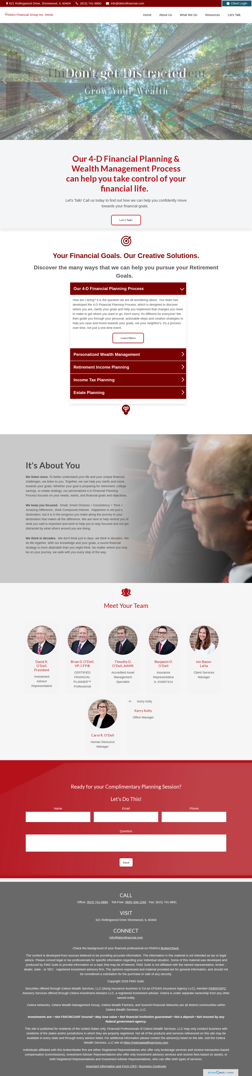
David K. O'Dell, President (41, 665)
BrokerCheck (170, 948)
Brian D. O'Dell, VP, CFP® (82, 663)
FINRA (213, 988)
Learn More (128, 338)
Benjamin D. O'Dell (163, 663)
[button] (147, 15)
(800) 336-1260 (135, 902)
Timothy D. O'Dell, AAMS (123, 663)
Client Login (239, 3)
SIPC (222, 988)
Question (126, 831)
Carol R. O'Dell (102, 735)
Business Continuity (152, 1066)
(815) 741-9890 (90, 3)
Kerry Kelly (143, 710)
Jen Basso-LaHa (204, 663)
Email (126, 808)
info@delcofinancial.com (127, 3)
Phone (194, 808)
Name (58, 808)
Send (126, 862)
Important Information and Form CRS (111, 1066)
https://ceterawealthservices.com (145, 1042)
